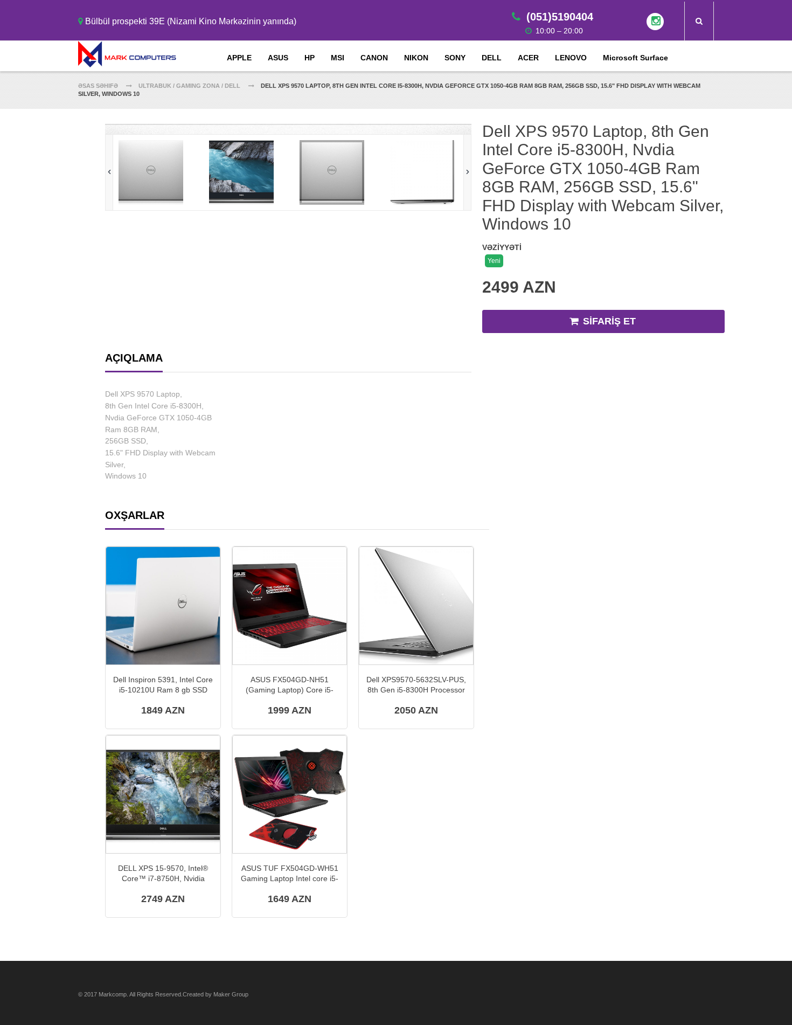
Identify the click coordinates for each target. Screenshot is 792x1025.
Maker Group (230, 994)
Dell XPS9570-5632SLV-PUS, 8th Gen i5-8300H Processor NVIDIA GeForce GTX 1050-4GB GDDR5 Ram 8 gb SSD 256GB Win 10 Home (416, 684)
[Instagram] (655, 21)
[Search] (699, 21)
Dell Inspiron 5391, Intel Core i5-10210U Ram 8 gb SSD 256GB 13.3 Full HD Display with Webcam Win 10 (163, 684)
